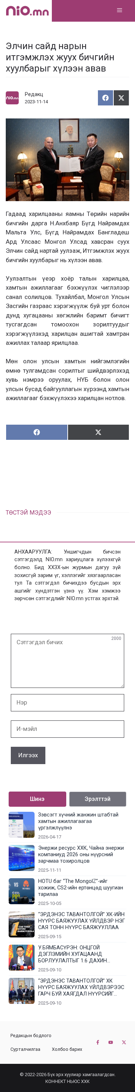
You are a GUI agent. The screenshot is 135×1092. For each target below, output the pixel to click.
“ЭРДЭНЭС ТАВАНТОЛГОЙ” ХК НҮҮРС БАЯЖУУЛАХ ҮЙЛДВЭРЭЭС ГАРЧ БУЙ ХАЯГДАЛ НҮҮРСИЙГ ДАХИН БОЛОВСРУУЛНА (81, 987)
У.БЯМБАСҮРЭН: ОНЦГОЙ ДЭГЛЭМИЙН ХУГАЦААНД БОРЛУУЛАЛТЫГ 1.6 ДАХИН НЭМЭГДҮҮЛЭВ (72, 954)
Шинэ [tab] (37, 799)
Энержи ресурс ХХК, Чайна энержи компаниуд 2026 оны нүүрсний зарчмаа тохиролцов (81, 854)
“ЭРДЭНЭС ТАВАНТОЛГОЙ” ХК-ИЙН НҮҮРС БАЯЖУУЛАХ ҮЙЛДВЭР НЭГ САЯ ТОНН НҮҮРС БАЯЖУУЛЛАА (81, 921)
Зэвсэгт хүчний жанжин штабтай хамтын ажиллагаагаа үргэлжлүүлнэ (78, 821)
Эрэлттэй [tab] (98, 799)
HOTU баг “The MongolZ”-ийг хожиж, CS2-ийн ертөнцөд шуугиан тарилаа (80, 887)
